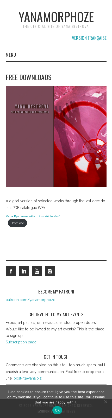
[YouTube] (37, 271)
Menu (11, 54)
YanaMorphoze (56, 16)
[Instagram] (50, 271)
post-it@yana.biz (28, 378)
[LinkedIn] (24, 271)
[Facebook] (11, 271)
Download (17, 223)
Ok (57, 410)
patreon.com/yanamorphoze (30, 300)
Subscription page (21, 342)
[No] (105, 401)
